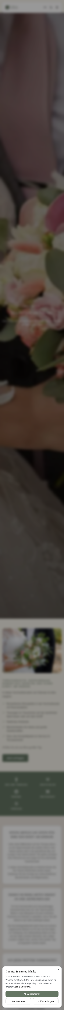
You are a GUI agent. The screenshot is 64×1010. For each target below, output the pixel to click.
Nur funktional (18, 1001)
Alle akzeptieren (32, 994)
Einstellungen (47, 1001)
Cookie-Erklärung (21, 986)
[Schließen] (58, 969)
